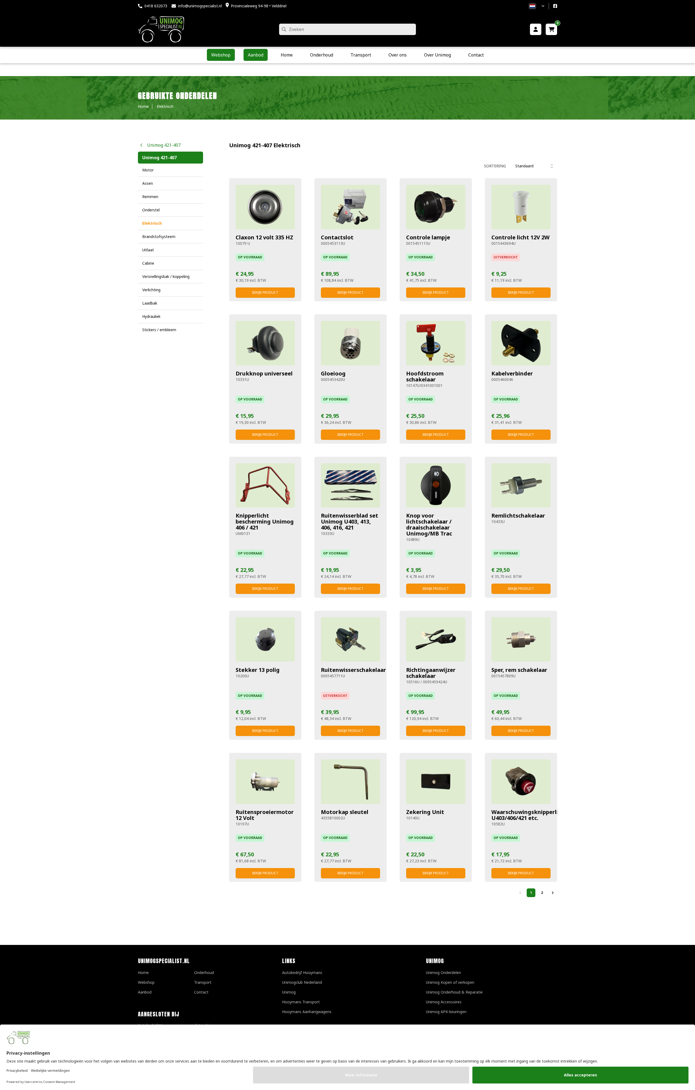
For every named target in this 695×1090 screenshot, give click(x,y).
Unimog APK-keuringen (446, 1011)
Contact (201, 992)
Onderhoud (204, 972)
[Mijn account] (535, 29)
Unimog (289, 992)
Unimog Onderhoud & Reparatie (454, 992)
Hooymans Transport (301, 1001)
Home (143, 972)
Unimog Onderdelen (443, 972)
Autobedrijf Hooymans (302, 972)
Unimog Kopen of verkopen (450, 982)
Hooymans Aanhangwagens (306, 1011)
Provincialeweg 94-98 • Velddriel (258, 5)
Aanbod (144, 992)
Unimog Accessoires (444, 1001)
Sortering (495, 165)
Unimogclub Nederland (302, 982)
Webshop (146, 982)
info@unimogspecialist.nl (200, 5)
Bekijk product (265, 292)
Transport (202, 982)
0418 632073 (155, 5)
